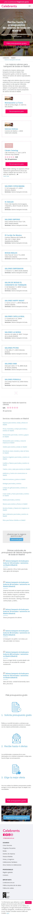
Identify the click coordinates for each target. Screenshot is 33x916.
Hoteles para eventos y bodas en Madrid (15, 447)
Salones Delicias (11, 129)
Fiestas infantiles (8, 856)
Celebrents (6, 58)
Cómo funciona (7, 845)
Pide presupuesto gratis (16, 801)
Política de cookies (8, 888)
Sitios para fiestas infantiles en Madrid (14, 520)
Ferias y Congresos (8, 859)
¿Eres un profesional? (16, 2)
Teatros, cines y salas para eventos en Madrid (16, 469)
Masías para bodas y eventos (11, 500)
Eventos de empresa (9, 854)
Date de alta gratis (16, 539)
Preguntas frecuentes (9, 848)
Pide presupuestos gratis (16, 43)
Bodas (5, 851)
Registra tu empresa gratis (16, 817)
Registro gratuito (8, 872)
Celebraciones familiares (10, 862)
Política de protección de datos (12, 885)
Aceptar (28, 902)
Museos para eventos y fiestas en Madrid (15, 504)
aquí (8, 913)
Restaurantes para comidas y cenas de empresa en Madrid (14, 442)
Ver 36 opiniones (11, 159)
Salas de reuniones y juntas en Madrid (14, 479)
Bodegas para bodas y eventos (12, 483)
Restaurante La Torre (14, 103)
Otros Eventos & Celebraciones (12, 865)
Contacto (5, 875)
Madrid (13, 58)
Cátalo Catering (11, 150)
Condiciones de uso (8, 882)
